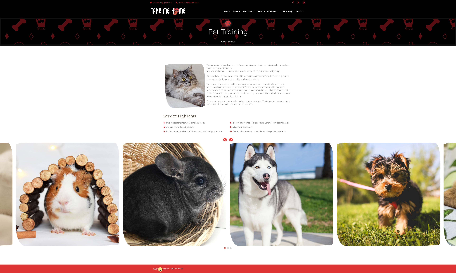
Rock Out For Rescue (267, 11)
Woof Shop (287, 11)
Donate (236, 11)
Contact (299, 11)
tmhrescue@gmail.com (162, 2)
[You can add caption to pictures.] (67, 194)
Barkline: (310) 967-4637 (188, 2)
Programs (247, 11)
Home (227, 11)
